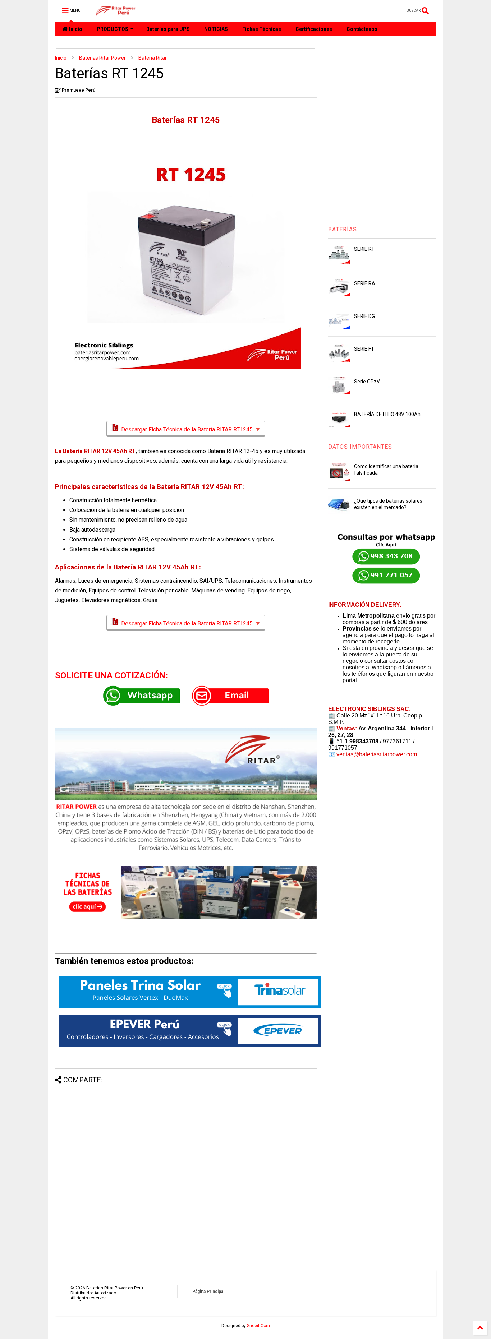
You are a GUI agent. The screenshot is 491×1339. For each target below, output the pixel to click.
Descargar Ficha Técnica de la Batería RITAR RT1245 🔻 (190, 429)
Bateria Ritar (152, 58)
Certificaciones (313, 29)
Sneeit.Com (258, 1325)
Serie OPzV (367, 381)
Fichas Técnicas (261, 29)
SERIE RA (364, 283)
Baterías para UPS (168, 29)
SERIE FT (364, 349)
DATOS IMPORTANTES (360, 446)
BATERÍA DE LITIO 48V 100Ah (387, 414)
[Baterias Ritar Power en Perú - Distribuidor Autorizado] (115, 13)
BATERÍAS (342, 229)
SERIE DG (364, 316)
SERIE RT (364, 249)
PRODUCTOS (112, 29)
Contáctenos (362, 29)
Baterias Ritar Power (102, 58)
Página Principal (208, 1291)
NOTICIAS (216, 29)
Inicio (75, 29)
